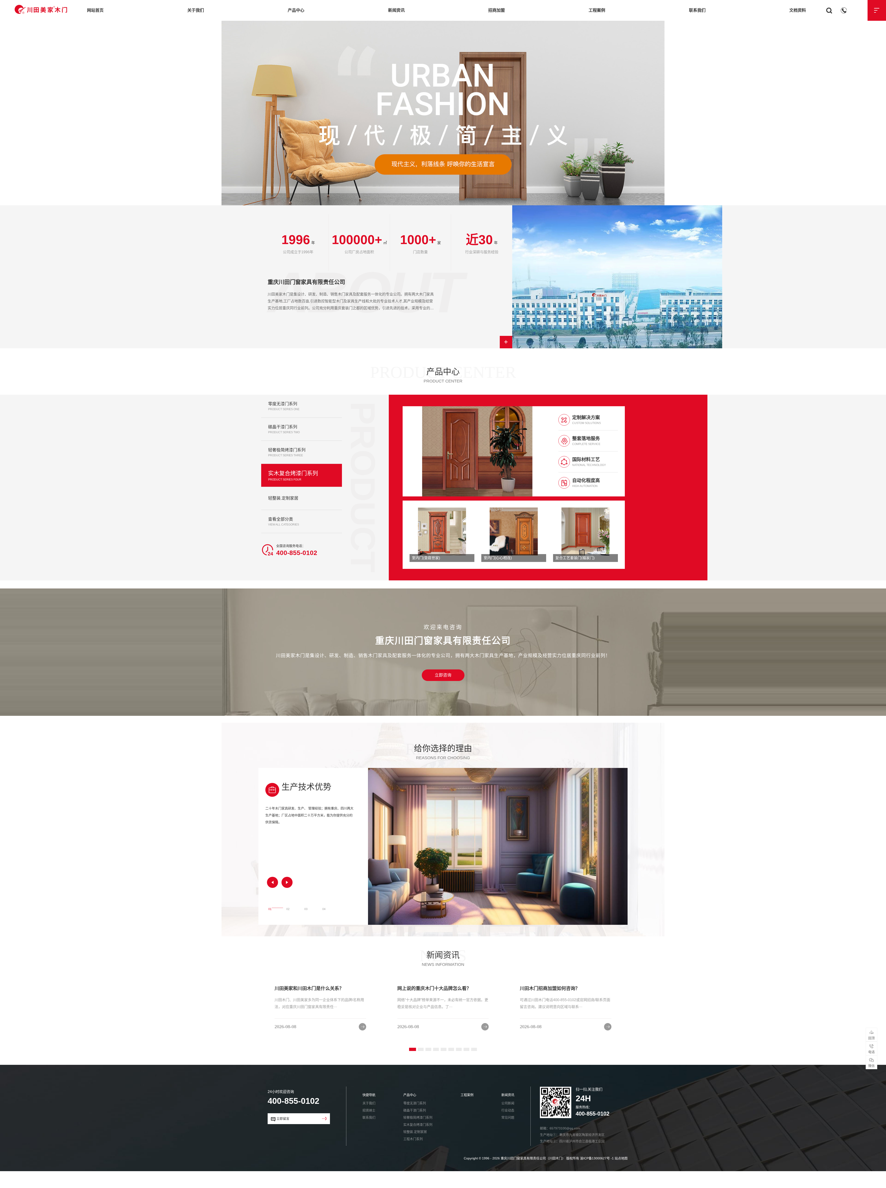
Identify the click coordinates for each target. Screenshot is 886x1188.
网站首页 (95, 10)
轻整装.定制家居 (415, 1148)
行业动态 (507, 1127)
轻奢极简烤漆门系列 (417, 1134)
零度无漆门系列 (414, 1120)
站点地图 (621, 1175)
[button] (272, 899)
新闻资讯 (396, 10)
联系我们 (697, 10)
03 (306, 924)
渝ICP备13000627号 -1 (597, 1175)
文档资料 (797, 10)
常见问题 (507, 1134)
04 (324, 924)
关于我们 (195, 10)
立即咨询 (443, 692)
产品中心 (296, 10)
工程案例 (597, 10)
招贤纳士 (368, 1127)
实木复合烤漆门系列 (417, 1141)
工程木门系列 (413, 1156)
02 (288, 924)
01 (270, 924)
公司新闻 (507, 1120)
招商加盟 (496, 10)
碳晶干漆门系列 (414, 1127)
